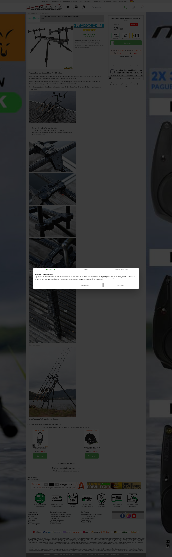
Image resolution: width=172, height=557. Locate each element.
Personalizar (85, 285)
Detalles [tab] (86, 269)
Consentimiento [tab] (50, 269)
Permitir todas (120, 285)
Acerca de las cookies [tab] (121, 269)
